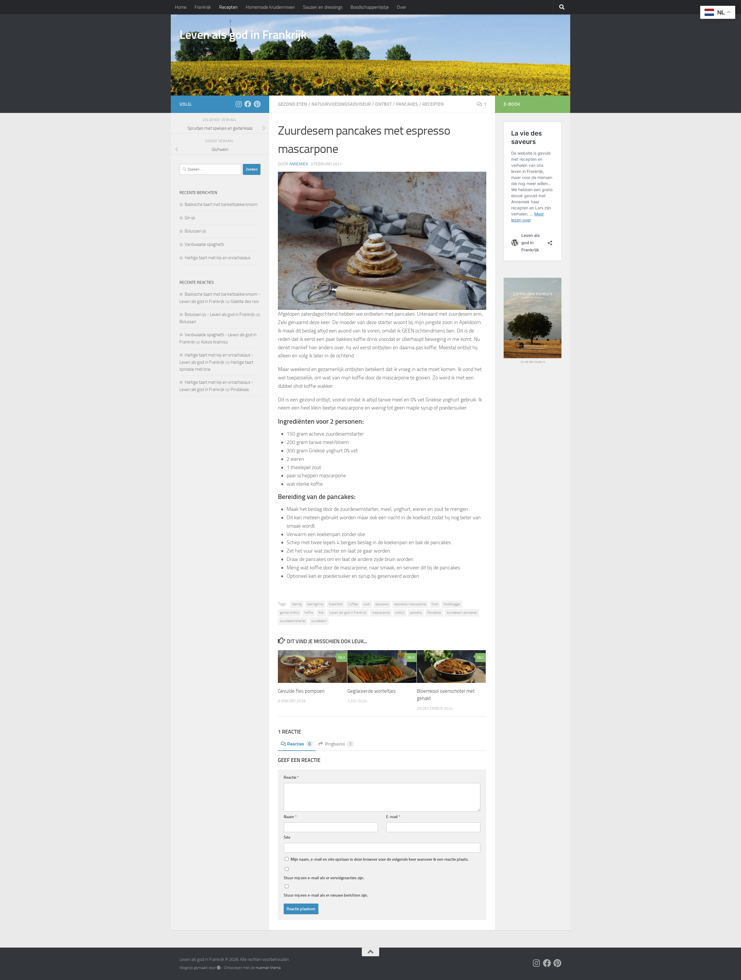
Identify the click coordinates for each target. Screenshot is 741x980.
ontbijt (383, 104)
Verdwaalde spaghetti (204, 244)
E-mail (393, 816)
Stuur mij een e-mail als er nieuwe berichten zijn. (326, 895)
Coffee (353, 604)
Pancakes (407, 104)
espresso (382, 604)
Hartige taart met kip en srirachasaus (217, 257)
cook (366, 604)
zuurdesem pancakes (462, 612)
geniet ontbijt (289, 612)
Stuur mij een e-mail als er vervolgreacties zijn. (324, 877)
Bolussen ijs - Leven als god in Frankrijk (220, 314)
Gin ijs (190, 217)
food (435, 604)
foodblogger (452, 604)
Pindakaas (240, 389)
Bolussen (187, 321)
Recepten (228, 7)
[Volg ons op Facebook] (247, 103)
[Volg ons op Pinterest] (257, 103)
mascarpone (381, 612)
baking (297, 604)
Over (401, 7)
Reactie (291, 777)
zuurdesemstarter (293, 621)
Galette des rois (245, 301)
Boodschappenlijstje (370, 7)
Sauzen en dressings (322, 7)
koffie (309, 612)
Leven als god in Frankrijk (243, 35)
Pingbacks (338, 744)
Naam (290, 816)
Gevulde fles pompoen (301, 691)
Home (180, 7)
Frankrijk (203, 7)
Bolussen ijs (195, 231)
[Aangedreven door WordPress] (219, 968)
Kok (321, 612)
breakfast (336, 604)
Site (287, 837)
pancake (416, 612)
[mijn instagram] (238, 103)
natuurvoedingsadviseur (341, 104)
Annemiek (298, 164)
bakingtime (315, 604)
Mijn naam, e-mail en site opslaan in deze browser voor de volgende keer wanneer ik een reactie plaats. (380, 859)
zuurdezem (319, 621)
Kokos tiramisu (214, 342)
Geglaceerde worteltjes (371, 691)
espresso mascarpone (410, 604)
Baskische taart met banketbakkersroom (221, 204)
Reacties (299, 744)
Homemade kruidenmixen (270, 7)
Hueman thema (268, 968)
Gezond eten (292, 104)
